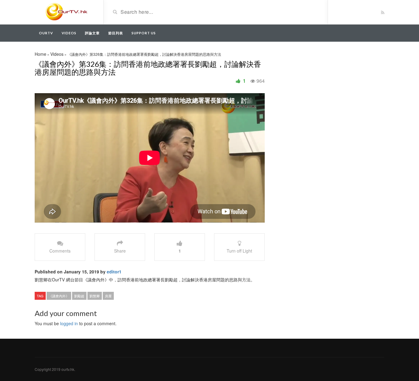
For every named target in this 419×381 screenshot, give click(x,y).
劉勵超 (79, 295)
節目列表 (115, 33)
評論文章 (92, 33)
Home (40, 54)
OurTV (46, 33)
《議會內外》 (59, 295)
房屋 (108, 295)
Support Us (144, 33)
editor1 (114, 272)
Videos (69, 33)
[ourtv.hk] (67, 12)
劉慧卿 (95, 295)
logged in (69, 323)
